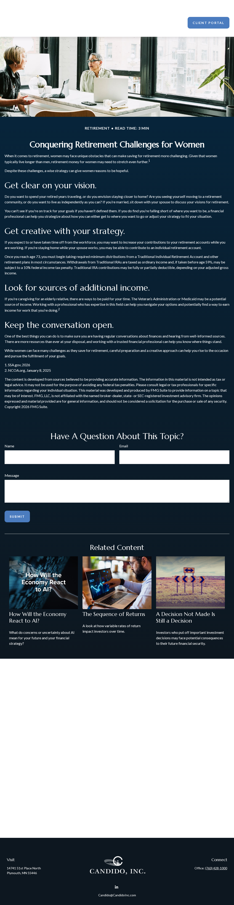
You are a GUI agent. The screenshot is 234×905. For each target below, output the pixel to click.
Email (123, 446)
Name (9, 446)
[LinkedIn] (117, 887)
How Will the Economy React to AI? (37, 617)
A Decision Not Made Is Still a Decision (185, 617)
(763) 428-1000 (216, 868)
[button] (77, 12)
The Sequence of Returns (113, 614)
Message (12, 475)
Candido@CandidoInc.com (117, 895)
